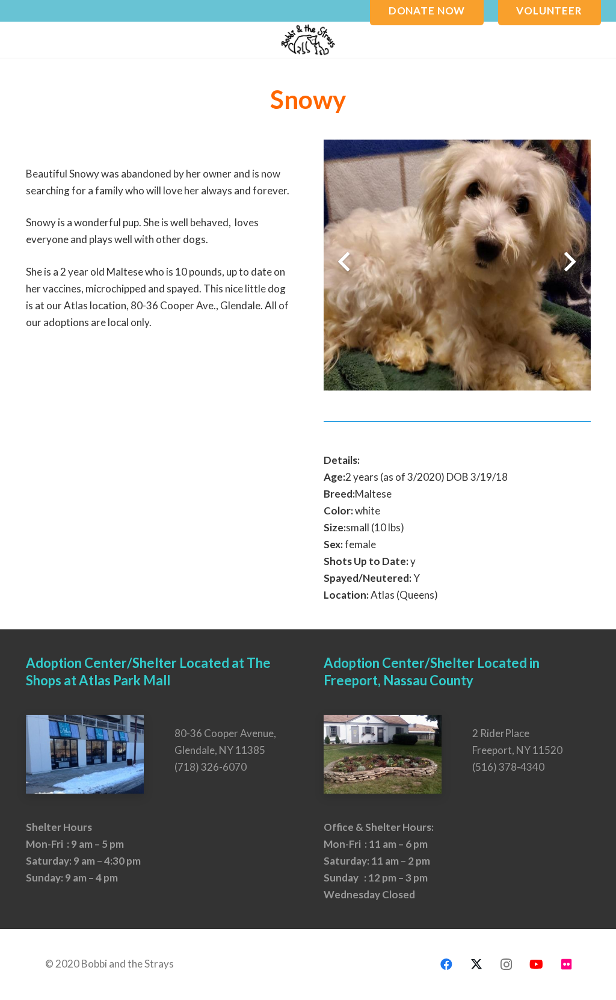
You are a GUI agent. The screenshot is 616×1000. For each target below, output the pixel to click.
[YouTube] (537, 964)
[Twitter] (476, 964)
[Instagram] (506, 964)
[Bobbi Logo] (308, 40)
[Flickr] (567, 964)
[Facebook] (446, 964)
